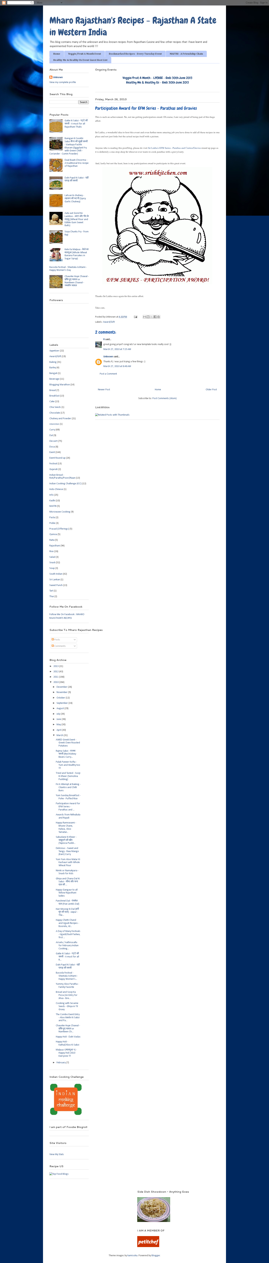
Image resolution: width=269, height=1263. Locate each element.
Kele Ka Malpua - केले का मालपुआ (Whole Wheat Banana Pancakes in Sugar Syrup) (77, 254)
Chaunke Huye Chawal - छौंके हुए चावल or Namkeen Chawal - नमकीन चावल (77, 281)
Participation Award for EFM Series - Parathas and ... (68, 806)
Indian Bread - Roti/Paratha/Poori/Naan (62, 477)
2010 (56, 682)
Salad (52, 557)
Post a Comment (108, 374)
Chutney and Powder (60, 418)
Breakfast (54, 395)
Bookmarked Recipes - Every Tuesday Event (135, 54)
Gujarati (53, 469)
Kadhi (52, 500)
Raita (52, 540)
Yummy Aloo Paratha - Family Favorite (67, 986)
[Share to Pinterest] (158, 317)
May (59, 724)
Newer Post (104, 389)
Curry (52, 429)
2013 (56, 666)
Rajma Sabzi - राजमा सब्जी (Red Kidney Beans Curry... (66, 754)
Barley (52, 367)
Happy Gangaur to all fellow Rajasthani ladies (67, 892)
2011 (56, 677)
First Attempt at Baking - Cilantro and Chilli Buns (68, 787)
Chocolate (54, 413)
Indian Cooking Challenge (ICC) (65, 483)
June (59, 719)
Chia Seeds (55, 407)
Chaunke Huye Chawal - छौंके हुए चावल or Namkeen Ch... (68, 1028)
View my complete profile (62, 82)
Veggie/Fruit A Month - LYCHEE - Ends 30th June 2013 (157, 78)
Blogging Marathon (59, 384)
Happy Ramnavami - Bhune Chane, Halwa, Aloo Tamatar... (66, 827)
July (59, 714)
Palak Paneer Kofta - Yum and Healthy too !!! (68, 765)
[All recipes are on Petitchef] (148, 1246)
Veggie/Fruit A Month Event (84, 54)
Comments (60, 646)
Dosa (52, 446)
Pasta (52, 517)
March (60, 735)
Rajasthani (54, 545)
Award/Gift (109, 322)
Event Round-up (57, 458)
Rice (51, 551)
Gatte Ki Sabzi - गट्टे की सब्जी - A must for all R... (67, 956)
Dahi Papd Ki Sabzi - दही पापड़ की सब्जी (77, 179)
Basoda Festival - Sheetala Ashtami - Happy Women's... (67, 975)
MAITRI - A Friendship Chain (186, 54)
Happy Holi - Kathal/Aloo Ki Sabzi (67, 1043)
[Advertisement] (88, 1195)
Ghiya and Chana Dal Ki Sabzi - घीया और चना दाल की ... (68, 881)
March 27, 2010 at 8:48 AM (117, 366)
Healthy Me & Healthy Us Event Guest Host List (80, 60)
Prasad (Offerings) (59, 529)
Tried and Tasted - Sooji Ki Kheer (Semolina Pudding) (68, 776)
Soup (52, 568)
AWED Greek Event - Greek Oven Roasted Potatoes (68, 742)
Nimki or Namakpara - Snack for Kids (67, 872)
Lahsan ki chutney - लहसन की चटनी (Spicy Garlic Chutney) (75, 198)
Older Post (211, 389)
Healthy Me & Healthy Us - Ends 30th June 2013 (157, 82)
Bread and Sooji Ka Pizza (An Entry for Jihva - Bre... (66, 995)
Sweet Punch (56, 585)
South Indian (55, 574)
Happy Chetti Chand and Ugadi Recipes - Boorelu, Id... (67, 923)
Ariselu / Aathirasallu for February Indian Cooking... (67, 945)
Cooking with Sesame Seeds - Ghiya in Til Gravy (67, 1006)
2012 (56, 671)
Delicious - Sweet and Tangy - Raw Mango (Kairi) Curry (67, 851)
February (61, 1062)
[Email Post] (135, 317)
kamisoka (132, 1255)
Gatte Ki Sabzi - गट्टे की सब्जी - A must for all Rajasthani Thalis (76, 123)
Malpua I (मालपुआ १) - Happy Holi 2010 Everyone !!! (66, 1052)
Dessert (53, 441)
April (59, 730)
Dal (51, 435)
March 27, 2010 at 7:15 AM (117, 349)
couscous (54, 424)
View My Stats (56, 1154)
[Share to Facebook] (155, 317)
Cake (52, 401)
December (62, 687)
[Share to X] (151, 317)
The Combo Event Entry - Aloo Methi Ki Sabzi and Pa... (68, 1017)
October (61, 697)
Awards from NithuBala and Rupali (68, 816)
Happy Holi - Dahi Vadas (68, 1036)
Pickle (52, 523)
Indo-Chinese (56, 489)
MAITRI (53, 506)
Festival (53, 463)
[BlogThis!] (148, 317)
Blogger (156, 1255)
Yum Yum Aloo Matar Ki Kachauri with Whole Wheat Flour (68, 862)
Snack (52, 562)
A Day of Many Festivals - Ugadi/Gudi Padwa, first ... (68, 934)
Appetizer (54, 350)
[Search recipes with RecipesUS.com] (59, 1174)
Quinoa (53, 534)
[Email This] (144, 317)
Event (52, 452)
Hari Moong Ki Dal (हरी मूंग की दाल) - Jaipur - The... (67, 912)
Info (51, 495)
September (62, 703)
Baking (53, 362)
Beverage (54, 379)
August (60, 708)
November (62, 692)
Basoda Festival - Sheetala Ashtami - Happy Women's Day (68, 269)
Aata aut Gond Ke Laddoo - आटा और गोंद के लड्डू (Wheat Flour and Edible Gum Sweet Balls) (77, 219)
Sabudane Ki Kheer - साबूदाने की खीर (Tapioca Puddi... (66, 840)
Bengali (53, 373)
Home (56, 54)
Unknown (108, 356)
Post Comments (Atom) (164, 398)
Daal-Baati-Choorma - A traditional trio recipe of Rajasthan (77, 163)
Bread (52, 390)
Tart (51, 590)
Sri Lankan (54, 579)
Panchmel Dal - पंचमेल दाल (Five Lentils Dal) (67, 902)
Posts (57, 639)
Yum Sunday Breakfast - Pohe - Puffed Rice (68, 797)
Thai (51, 596)
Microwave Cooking (59, 511)
